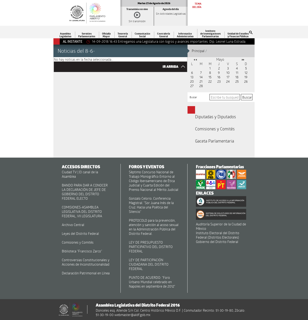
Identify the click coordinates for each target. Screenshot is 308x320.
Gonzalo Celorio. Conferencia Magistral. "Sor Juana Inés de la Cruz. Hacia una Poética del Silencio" (151, 205)
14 (201, 77)
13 (191, 77)
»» (243, 59)
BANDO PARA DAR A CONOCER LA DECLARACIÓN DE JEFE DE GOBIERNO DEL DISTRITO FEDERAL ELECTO (85, 191)
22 (210, 81)
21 (200, 81)
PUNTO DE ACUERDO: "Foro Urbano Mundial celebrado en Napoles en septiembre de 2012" (152, 281)
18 (236, 77)
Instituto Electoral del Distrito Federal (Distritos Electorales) (217, 235)
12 (246, 72)
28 (201, 86)
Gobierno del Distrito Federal (217, 241)
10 (228, 72)
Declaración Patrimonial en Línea (86, 273)
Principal (198, 51)
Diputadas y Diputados (215, 116)
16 (218, 77)
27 (192, 86)
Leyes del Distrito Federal (80, 233)
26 (246, 81)
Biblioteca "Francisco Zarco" (82, 251)
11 (237, 72)
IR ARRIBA (171, 66)
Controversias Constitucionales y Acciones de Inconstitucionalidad (85, 262)
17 (227, 77)
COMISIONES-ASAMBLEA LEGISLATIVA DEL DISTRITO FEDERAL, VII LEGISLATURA (82, 211)
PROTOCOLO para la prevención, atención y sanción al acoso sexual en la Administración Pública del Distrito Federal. (154, 227)
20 (192, 81)
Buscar (193, 97)
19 (245, 77)
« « (195, 59)
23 (219, 81)
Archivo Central (73, 224)
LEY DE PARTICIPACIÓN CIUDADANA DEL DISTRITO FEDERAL (148, 264)
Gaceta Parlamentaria (214, 141)
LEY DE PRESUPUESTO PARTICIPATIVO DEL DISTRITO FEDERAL (151, 246)
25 (237, 81)
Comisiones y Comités (215, 128)
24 (228, 81)
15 (209, 77)
